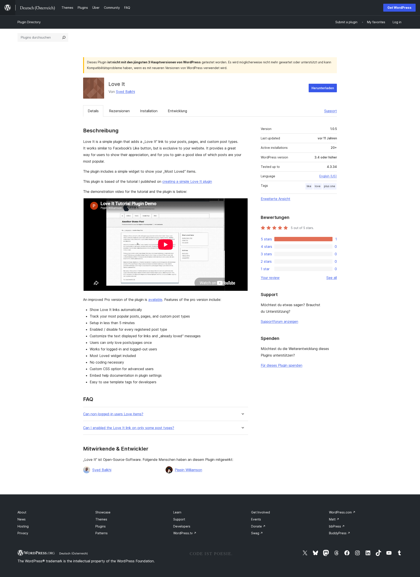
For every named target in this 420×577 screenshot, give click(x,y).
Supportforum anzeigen (279, 321)
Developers (181, 526)
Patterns (101, 533)
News (22, 519)
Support (330, 111)
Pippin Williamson (188, 470)
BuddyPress (339, 533)
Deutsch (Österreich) (73, 553)
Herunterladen (323, 88)
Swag (257, 533)
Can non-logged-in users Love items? (113, 414)
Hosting (23, 526)
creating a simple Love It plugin (187, 181)
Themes (101, 519)
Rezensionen (119, 111)
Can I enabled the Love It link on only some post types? (128, 428)
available (155, 299)
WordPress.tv (184, 533)
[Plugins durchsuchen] (64, 37)
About (22, 512)
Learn (177, 512)
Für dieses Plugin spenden (281, 365)
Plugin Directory (29, 22)
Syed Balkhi (125, 91)
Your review (270, 277)
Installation (149, 111)
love (317, 186)
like (309, 186)
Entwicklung (177, 111)
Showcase (102, 512)
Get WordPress (399, 7)
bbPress (337, 526)
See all (331, 277)
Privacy (23, 533)
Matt (334, 519)
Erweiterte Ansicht (275, 199)
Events (256, 519)
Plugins (100, 526)
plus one (329, 186)
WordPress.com (342, 512)
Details (93, 111)
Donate (258, 526)
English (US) (328, 176)
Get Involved (260, 512)
